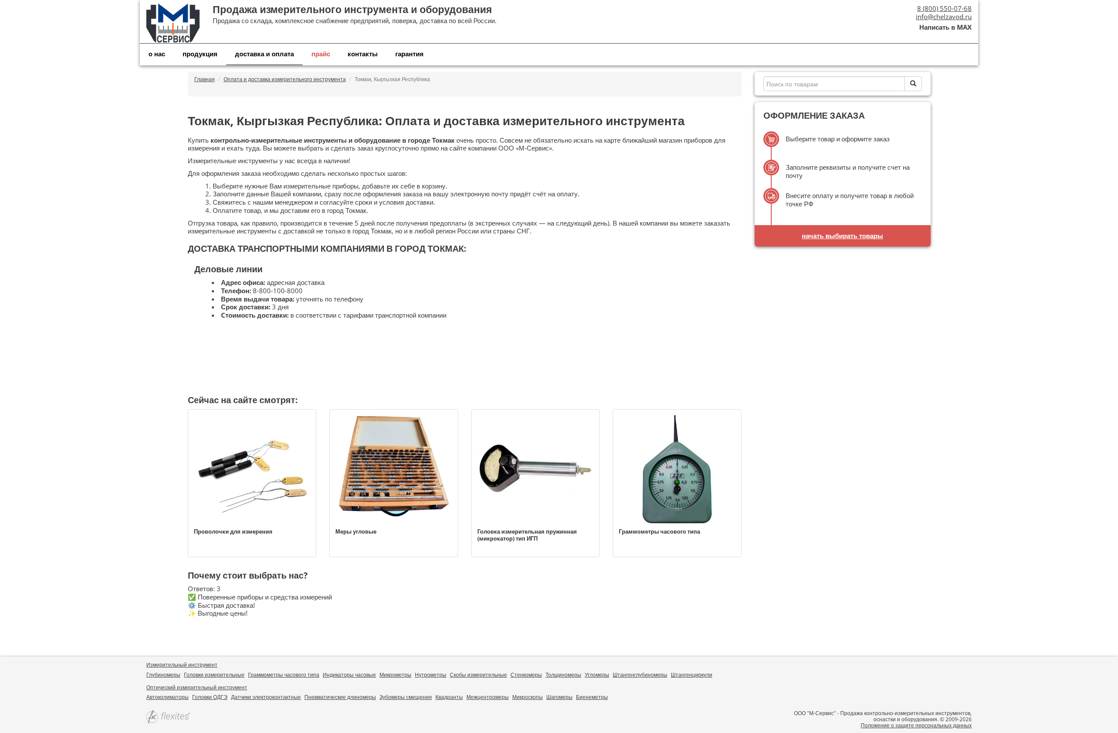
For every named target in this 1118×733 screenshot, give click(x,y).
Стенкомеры (526, 674)
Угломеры (597, 674)
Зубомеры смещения (406, 697)
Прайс (320, 53)
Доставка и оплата (264, 53)
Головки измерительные (214, 674)
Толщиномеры (563, 674)
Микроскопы (527, 697)
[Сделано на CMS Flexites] (168, 717)
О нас (156, 53)
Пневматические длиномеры (340, 697)
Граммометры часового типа (283, 674)
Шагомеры (559, 697)
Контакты (363, 53)
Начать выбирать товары (842, 235)
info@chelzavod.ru (944, 16)
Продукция (200, 53)
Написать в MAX (945, 27)
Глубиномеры (163, 674)
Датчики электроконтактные (266, 697)
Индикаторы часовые (349, 674)
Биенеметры (592, 697)
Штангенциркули (691, 674)
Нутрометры (430, 674)
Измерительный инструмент (181, 664)
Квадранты (449, 697)
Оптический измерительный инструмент (196, 687)
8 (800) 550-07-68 (944, 8)
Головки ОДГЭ (210, 697)
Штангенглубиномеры (640, 674)
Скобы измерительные (478, 674)
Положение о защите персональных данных (916, 725)
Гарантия (409, 53)
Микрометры (395, 674)
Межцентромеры (487, 697)
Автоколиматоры (167, 697)
